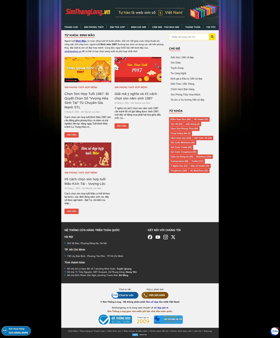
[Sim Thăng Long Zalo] (274, 331)
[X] (173, 237)
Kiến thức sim (114, 331)
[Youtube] (158, 237)
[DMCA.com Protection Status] (140, 334)
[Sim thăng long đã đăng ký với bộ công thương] (114, 319)
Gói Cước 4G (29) (203, 138)
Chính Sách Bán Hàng (182, 89)
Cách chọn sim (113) (181, 138)
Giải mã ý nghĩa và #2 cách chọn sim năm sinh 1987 (136, 96)
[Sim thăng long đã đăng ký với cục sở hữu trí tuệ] (168, 319)
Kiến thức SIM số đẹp (182, 57)
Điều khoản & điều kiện (135, 331)
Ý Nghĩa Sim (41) (179, 166)
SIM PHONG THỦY (94, 27)
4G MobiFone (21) (199, 170)
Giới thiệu (73, 331)
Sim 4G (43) (176, 124)
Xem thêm (71, 135)
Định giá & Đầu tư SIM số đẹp (186, 78)
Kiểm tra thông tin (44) (182, 156)
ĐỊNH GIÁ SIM (138, 27)
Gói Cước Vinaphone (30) (183, 152)
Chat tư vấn (126, 295)
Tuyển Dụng (177, 68)
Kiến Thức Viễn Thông (182, 83)
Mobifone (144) (203, 156)
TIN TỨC (211, 27)
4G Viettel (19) (201, 119)
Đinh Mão (81, 41)
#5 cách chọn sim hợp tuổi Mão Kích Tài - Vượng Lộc (85, 181)
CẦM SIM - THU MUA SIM (165, 27)
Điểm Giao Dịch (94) (181, 119)
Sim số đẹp (152, 302)
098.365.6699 (157, 295)
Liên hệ (197, 331)
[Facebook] (150, 237)
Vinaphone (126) (179, 170)
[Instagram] (165, 237)
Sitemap (208, 331)
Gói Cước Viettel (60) (181, 147)
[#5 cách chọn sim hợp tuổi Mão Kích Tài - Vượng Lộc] (87, 155)
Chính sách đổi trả (159, 331)
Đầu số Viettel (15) (200, 166)
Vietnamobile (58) (179, 161)
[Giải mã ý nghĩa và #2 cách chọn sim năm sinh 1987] (138, 69)
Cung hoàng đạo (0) (180, 133)
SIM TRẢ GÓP (117, 27)
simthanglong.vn (72, 51)
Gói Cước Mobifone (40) (183, 142)
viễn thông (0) (192, 124)
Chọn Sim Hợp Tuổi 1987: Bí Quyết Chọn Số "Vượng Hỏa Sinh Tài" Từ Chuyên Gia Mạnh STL (86, 100)
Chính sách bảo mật (181, 331)
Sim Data (176, 62)
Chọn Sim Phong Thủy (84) (184, 128)
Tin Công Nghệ (178, 73)
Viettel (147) (197, 161)
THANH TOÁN (192, 27)
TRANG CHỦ (71, 27)
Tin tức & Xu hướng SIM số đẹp (187, 99)
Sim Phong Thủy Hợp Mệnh (80, 87)
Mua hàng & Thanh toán (92, 331)
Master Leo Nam (92, 112)
